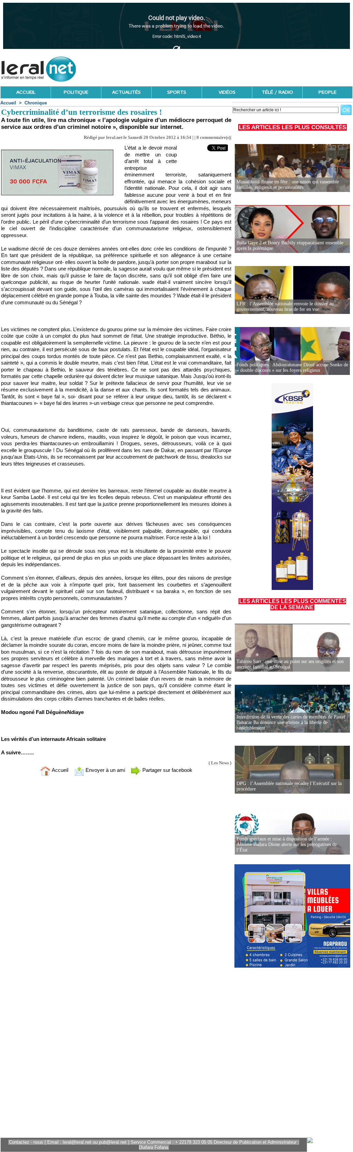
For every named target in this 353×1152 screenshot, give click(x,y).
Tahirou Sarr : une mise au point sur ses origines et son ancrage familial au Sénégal (290, 664)
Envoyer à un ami (104, 770)
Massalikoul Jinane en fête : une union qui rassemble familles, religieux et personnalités (287, 184)
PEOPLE (327, 92)
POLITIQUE (76, 92)
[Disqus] (116, 872)
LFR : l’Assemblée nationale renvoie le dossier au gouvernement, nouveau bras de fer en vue (285, 306)
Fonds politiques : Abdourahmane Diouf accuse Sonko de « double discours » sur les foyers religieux (292, 367)
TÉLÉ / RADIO (277, 92)
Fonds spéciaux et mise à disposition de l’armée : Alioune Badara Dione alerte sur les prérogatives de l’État (286, 844)
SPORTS (176, 92)
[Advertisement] (227, 67)
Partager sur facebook (166, 770)
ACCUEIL (26, 92)
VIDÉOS (227, 92)
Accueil (8, 102)
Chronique (35, 102)
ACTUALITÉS (126, 92)
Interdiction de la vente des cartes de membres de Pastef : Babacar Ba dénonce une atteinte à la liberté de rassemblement (292, 722)
